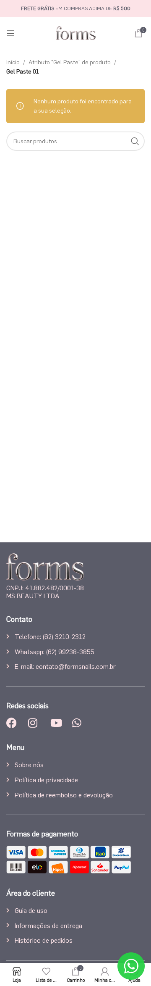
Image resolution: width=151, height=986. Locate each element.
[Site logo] (76, 31)
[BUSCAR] (135, 141)
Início (13, 62)
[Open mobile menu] (10, 33)
